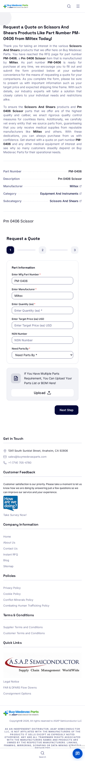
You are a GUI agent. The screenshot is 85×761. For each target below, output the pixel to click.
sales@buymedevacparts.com (27, 456)
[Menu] (78, 6)
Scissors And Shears (64, 201)
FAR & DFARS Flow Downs (20, 687)
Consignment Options (17, 693)
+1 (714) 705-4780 (19, 462)
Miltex (74, 186)
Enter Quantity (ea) (23, 304)
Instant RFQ (10, 554)
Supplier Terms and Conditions (23, 627)
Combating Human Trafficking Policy (26, 605)
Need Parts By (21, 348)
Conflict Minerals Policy (18, 599)
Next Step (66, 410)
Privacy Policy (12, 587)
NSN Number (19, 333)
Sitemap (8, 566)
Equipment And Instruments (59, 193)
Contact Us (10, 548)
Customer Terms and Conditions (24, 633)
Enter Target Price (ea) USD (28, 318)
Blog (6, 560)
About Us (9, 542)
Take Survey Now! (15, 515)
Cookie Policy (12, 593)
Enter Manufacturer (24, 289)
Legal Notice (11, 681)
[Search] (69, 6)
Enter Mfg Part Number (26, 274)
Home (7, 536)
